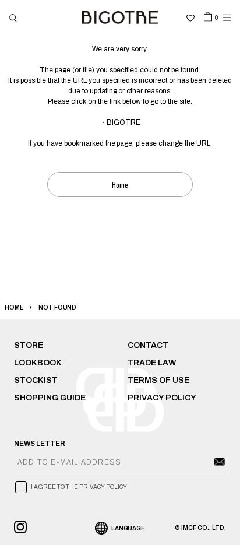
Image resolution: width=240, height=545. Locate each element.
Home (120, 184)
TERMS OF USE (158, 380)
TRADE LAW (152, 362)
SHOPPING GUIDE (50, 397)
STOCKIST (36, 380)
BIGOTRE (123, 122)
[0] (208, 17)
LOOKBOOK (38, 362)
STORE (28, 345)
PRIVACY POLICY (162, 397)
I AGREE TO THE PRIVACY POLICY (79, 487)
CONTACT (148, 345)
